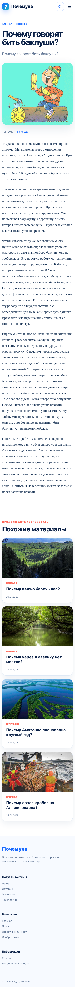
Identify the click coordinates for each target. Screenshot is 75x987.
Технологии (9, 899)
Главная (7, 23)
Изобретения (10, 937)
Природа (21, 23)
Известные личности (15, 931)
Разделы (7, 958)
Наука (5, 883)
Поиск (6, 926)
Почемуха (14, 849)
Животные (8, 894)
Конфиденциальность (15, 963)
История (7, 888)
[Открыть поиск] (60, 6)
